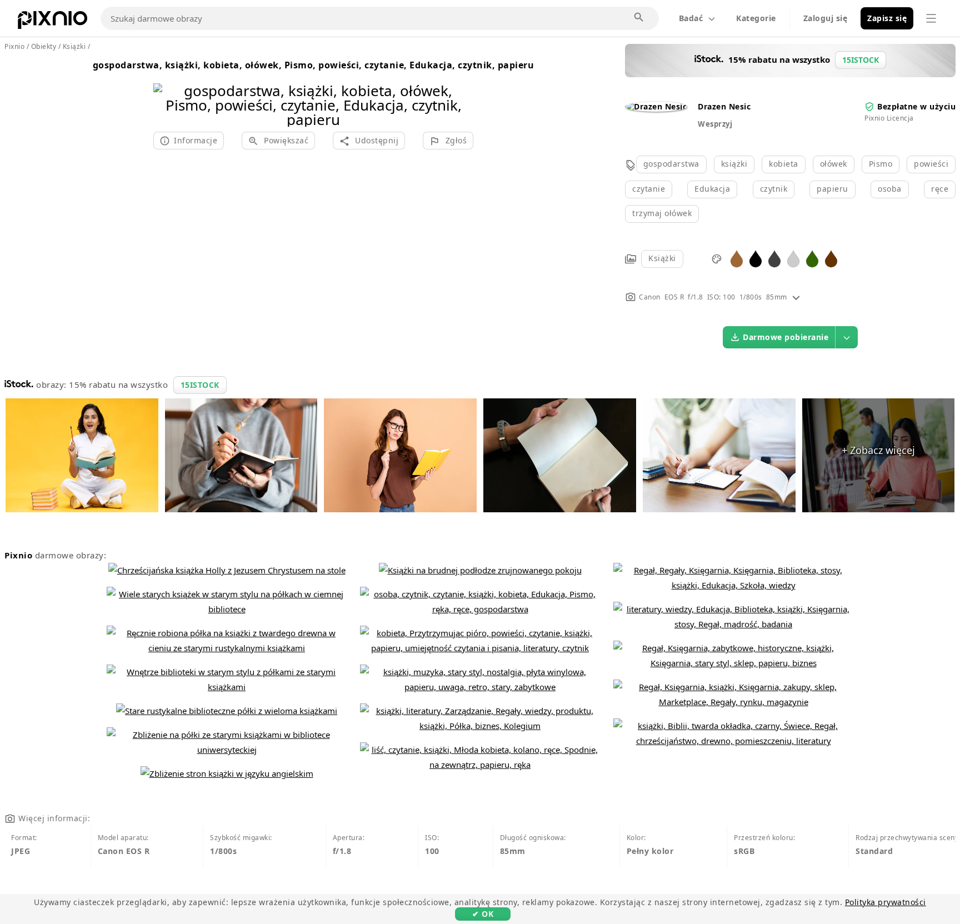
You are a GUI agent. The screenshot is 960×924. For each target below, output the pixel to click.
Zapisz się (887, 18)
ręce (939, 188)
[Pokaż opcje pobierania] (847, 337)
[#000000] (755, 258)
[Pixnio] (52, 22)
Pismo (881, 163)
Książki (662, 258)
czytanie (648, 188)
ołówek (833, 163)
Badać (691, 18)
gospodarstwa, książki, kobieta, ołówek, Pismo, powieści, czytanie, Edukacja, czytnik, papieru (313, 65)
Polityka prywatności (885, 902)
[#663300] (831, 258)
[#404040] (774, 258)
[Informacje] (796, 297)
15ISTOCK (200, 384)
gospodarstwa (671, 163)
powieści (931, 163)
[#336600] (812, 258)
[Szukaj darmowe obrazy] (639, 17)
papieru (832, 188)
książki (734, 163)
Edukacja (712, 188)
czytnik (774, 188)
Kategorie (756, 18)
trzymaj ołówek (662, 213)
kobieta (783, 163)
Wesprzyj (715, 124)
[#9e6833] (736, 258)
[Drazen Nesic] (656, 106)
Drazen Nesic (724, 106)
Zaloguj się (825, 18)
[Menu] (931, 18)
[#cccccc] (793, 258)
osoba (890, 188)
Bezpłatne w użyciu (916, 106)
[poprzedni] (165, 91)
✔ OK (482, 913)
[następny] (460, 91)
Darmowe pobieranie (785, 337)
